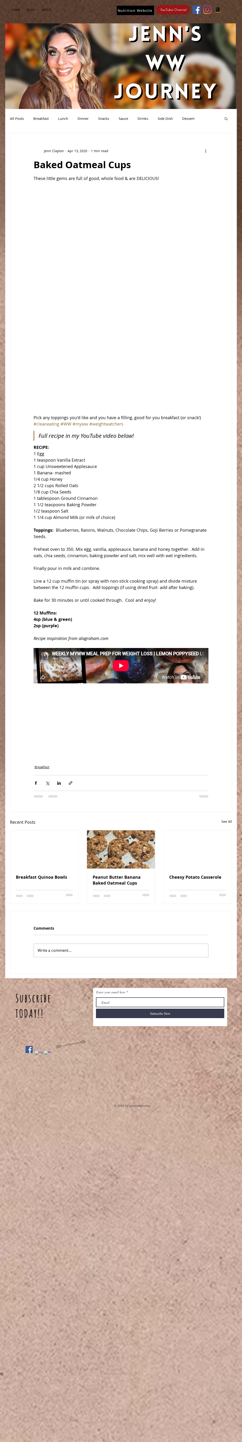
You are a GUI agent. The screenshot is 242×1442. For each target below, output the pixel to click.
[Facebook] (196, 9)
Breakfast (41, 118)
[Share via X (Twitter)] (47, 783)
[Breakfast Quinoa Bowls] (44, 849)
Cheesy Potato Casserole (195, 877)
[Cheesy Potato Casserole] (198, 849)
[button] (226, 118)
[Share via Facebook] (36, 783)
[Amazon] (218, 9)
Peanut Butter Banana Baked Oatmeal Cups (117, 880)
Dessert (188, 118)
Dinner (83, 118)
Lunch (63, 118)
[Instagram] (207, 9)
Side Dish (165, 118)
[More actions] (205, 151)
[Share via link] (70, 783)
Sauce (123, 118)
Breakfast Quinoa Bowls (41, 877)
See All (226, 821)
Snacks (103, 118)
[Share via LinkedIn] (59, 783)
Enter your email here (110, 992)
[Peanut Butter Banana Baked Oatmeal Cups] (121, 849)
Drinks (143, 118)
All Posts (17, 118)
